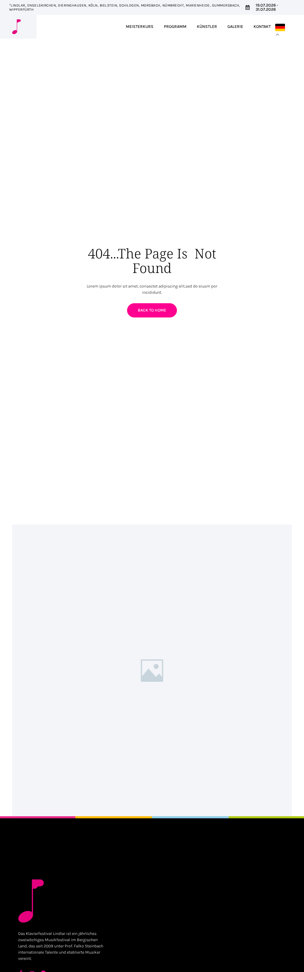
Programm (175, 26)
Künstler (207, 26)
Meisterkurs (139, 26)
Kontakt (262, 26)
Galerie (235, 26)
